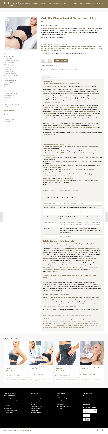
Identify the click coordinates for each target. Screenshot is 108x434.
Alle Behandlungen (87, 393)
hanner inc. (28, 430)
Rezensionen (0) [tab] (57, 77)
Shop (67, 327)
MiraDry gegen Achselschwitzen (83, 325)
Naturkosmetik (7, 121)
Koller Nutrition (87, 404)
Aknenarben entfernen (9, 86)
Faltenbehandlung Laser (68, 321)
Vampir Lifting (7, 78)
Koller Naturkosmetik (88, 402)
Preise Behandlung (8, 114)
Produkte (63, 327)
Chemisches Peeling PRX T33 (11, 75)
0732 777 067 (11, 395)
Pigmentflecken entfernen (10, 91)
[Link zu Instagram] (102, 430)
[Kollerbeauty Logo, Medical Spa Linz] (12, 4)
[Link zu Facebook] (100, 430)
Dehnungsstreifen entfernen (11, 93)
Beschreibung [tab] (46, 77)
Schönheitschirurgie (9, 119)
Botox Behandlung (8, 69)
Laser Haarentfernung (9, 82)
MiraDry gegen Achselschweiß (11, 104)
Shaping (71, 69)
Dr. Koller (6, 117)
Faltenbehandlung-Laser (10, 80)
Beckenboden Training (9, 56)
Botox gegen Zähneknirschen (11, 60)
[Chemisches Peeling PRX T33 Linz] (106, 217)
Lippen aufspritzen (8, 71)
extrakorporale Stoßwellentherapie (64, 111)
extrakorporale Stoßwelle (49, 127)
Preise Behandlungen (55, 327)
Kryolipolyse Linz (47, 325)
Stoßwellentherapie (9, 62)
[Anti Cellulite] (1, 217)
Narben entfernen (8, 89)
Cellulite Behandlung (9, 95)
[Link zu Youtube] (97, 430)
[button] (49, 65)
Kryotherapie (7, 99)
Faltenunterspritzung (9, 67)
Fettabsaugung (96, 224)
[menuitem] (25, 4)
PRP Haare (6, 106)
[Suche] (102, 4)
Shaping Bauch (8, 58)
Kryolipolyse (7, 97)
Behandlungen (46, 327)
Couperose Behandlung (10, 73)
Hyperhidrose (7, 102)
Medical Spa (72, 327)
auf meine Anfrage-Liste (61, 60)
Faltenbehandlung (8, 65)
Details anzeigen (22, 379)
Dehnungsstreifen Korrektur (91, 267)
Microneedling (7, 84)
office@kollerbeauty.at (12, 398)
